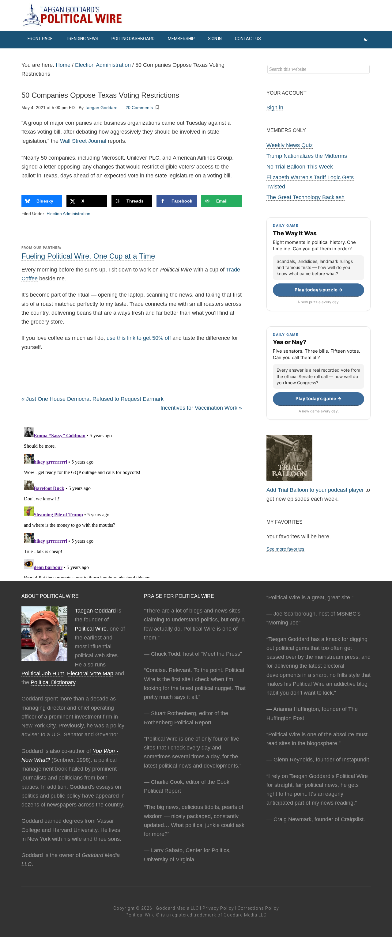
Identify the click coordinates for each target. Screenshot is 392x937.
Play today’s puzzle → (319, 290)
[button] (157, 107)
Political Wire (91, 629)
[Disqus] (131, 501)
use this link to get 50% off (139, 338)
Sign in (274, 107)
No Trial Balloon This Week (299, 167)
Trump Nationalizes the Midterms (306, 156)
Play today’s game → (318, 398)
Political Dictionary (53, 682)
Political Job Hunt (42, 673)
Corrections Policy (258, 908)
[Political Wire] (196, 15)
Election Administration (68, 213)
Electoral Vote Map (90, 673)
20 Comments (139, 107)
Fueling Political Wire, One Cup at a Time (88, 256)
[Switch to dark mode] (366, 39)
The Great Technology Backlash (305, 197)
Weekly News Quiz (289, 145)
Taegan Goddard (95, 611)
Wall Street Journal (83, 141)
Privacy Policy (218, 908)
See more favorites (285, 549)
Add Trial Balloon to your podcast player (315, 490)
